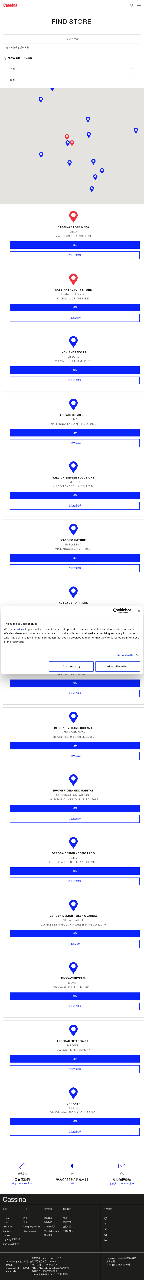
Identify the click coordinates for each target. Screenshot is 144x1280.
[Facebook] (106, 1225)
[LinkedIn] (106, 1242)
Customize (69, 666)
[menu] (139, 5)
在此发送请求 (74, 380)
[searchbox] (132, 5)
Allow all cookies (117, 666)
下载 (72, 1184)
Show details (125, 655)
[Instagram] (106, 1220)
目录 (72, 1174)
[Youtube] (106, 1236)
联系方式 (22, 1174)
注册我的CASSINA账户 (121, 1184)
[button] (138, 5)
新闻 (122, 1174)
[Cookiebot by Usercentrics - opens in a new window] (115, 610)
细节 (75, 370)
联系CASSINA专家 (22, 1184)
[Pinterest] (106, 1231)
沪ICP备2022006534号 (118, 1265)
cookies (19, 629)
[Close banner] (139, 611)
